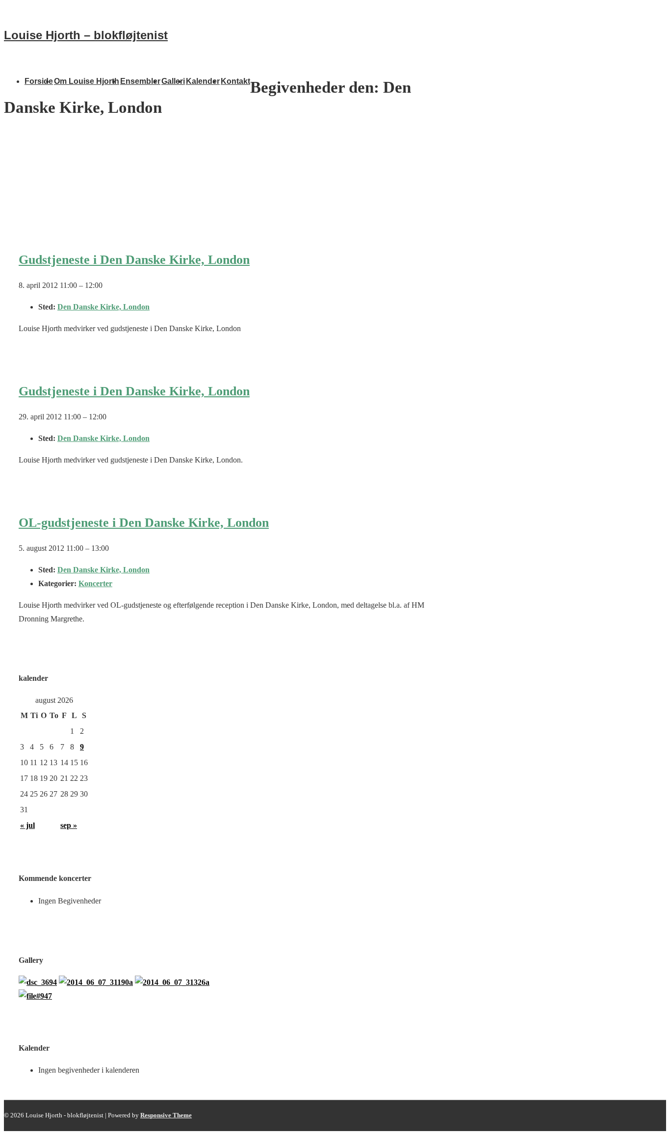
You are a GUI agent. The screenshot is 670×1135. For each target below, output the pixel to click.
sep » (68, 825)
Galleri (173, 81)
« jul (27, 825)
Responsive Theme (166, 1115)
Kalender (203, 81)
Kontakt (235, 81)
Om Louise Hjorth (86, 81)
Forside (39, 81)
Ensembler (140, 81)
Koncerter (95, 583)
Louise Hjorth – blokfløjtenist (86, 35)
